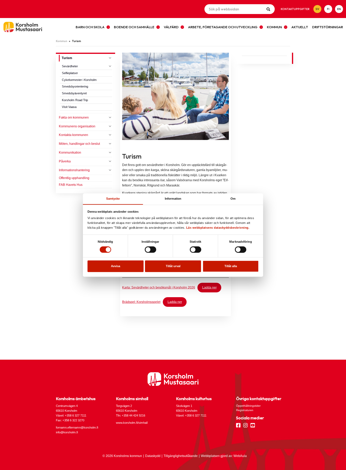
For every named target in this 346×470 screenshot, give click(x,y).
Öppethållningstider (248, 405)
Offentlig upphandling (74, 178)
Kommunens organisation (77, 126)
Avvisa (115, 266)
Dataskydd (152, 456)
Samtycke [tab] (113, 198)
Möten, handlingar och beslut (79, 143)
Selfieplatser (70, 73)
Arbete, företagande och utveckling (222, 27)
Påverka (65, 161)
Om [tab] (232, 198)
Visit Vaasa (69, 107)
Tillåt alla (230, 266)
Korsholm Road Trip (75, 100)
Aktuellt (299, 27)
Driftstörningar (327, 27)
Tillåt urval (173, 266)
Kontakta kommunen (73, 135)
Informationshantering (74, 170)
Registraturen (244, 410)
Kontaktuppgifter (295, 9)
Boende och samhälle (134, 27)
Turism (67, 58)
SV (317, 9)
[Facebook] (238, 425)
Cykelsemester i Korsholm (79, 80)
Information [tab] (173, 198)
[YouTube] (252, 425)
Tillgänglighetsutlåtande (181, 456)
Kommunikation (70, 152)
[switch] (150, 249)
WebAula (240, 456)
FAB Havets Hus (70, 184)
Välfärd (171, 27)
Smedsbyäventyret (74, 93)
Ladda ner (209, 287)
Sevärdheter (70, 66)
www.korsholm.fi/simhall (132, 422)
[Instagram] (245, 425)
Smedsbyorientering (75, 86)
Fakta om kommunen (74, 117)
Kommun (274, 27)
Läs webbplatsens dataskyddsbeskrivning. (217, 227)
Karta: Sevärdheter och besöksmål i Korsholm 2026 (158, 287)
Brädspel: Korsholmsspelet (141, 302)
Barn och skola (90, 27)
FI (328, 9)
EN (339, 9)
